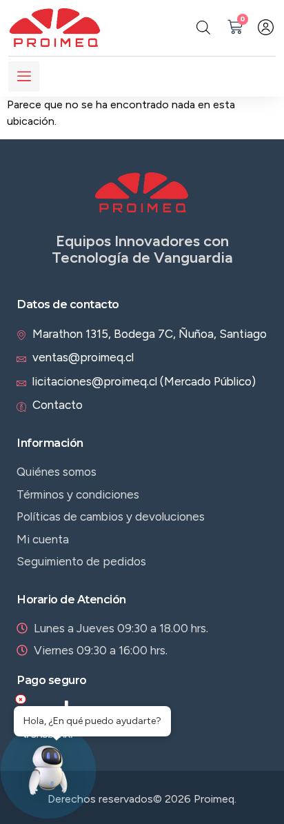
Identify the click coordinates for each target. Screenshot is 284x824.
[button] (48, 773)
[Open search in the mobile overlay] (203, 27)
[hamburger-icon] (23, 76)
